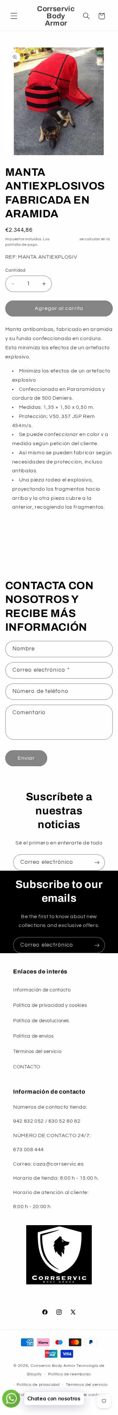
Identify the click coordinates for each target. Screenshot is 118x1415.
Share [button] (19, 542)
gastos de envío (64, 239)
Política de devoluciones (41, 1020)
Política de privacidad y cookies (50, 1005)
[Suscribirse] (97, 862)
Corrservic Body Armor (52, 1366)
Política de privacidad (38, 1385)
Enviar (26, 758)
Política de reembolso (69, 1374)
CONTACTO (26, 1066)
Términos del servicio (37, 1051)
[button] (13, 16)
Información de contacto (42, 990)
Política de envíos (33, 1036)
